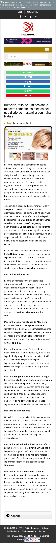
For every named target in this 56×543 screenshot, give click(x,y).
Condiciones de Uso (29, 531)
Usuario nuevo (32, 12)
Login (20, 12)
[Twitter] (25, 16)
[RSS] (35, 16)
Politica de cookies (32, 528)
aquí (27, 8)
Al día (7, 123)
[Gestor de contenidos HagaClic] (32, 539)
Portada (42, 531)
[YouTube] (30, 16)
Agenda (15, 515)
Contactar (45, 528)
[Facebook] (20, 16)
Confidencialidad (13, 531)
